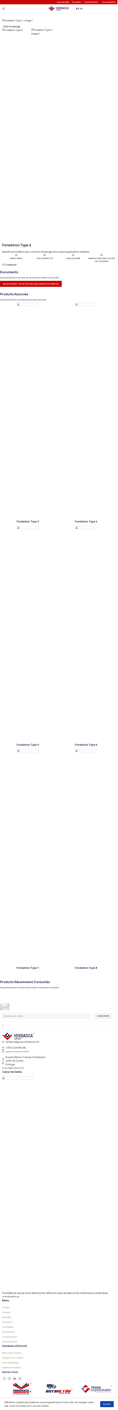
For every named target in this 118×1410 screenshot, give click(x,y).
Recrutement (8, 1332)
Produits (6, 1312)
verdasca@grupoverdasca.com (22, 1041)
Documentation (9, 1341)
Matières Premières (11, 1367)
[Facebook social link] (4, 1378)
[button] (57, 284)
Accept (107, 1404)
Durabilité (6, 1317)
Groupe (5, 1307)
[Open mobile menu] (3, 8)
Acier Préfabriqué (10, 1362)
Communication (9, 1336)
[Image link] (18, 1036)
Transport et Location (12, 1357)
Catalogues (7, 1327)
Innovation (7, 1322)
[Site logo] (59, 8)
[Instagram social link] (9, 1378)
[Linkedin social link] (20, 1378)
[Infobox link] (27, 413)
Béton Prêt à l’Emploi (12, 1353)
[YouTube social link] (15, 1378)
